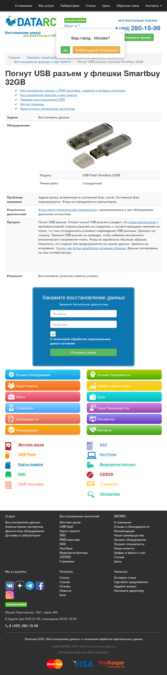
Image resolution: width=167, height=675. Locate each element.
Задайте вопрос (125, 586)
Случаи (119, 557)
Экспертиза (110, 493)
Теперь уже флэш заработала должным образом (91, 248)
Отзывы (65, 586)
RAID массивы (31, 483)
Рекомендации (124, 531)
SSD (22, 474)
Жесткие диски (31, 444)
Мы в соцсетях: (16, 571)
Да (65, 50)
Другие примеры (32, 104)
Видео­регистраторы (118, 464)
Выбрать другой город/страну (96, 50)
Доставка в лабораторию (23, 535)
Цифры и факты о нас (129, 552)
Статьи (91, 5)
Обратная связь (128, 5)
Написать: (121, 571)
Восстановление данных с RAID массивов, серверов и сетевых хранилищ (72, 90)
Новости (65, 590)
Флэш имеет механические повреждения (67, 209)
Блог (63, 595)
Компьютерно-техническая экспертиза (47, 108)
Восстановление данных (22, 522)
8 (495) (137, 27)
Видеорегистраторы (74, 552)
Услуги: (10, 516)
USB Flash (27, 454)
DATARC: (120, 516)
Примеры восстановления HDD (42, 99)
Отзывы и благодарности (131, 526)
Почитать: (66, 571)
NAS (103, 444)
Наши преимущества (129, 535)
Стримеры (109, 483)
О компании (23, 5)
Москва (70, 25)
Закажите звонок (138, 37)
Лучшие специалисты (129, 544)
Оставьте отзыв (125, 577)
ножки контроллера (142, 222)
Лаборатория (69, 5)
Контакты (153, 5)
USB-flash (66, 526)
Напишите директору (129, 590)
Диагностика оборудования (24, 531)
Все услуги (46, 5)
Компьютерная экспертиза (24, 526)
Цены (106, 5)
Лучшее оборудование (130, 539)
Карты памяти (30, 464)
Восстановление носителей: (80, 516)
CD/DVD (106, 474)
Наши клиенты (124, 548)
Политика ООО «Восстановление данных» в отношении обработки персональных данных (84, 639)
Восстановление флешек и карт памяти (48, 95)
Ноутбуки (108, 454)
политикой (61, 339)
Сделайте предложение (131, 582)
